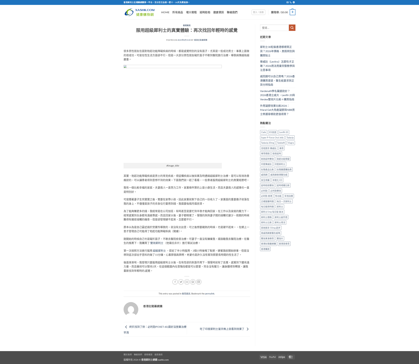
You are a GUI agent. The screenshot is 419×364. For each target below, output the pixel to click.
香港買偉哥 (284, 243)
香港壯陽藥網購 (200, 40)
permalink (209, 293)
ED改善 (272, 132)
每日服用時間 (267, 206)
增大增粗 (191, 12)
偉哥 (281, 148)
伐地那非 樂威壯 (268, 148)
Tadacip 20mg (267, 142)
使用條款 (148, 354)
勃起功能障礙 (283, 158)
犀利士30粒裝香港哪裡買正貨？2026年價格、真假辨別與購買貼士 (277, 51)
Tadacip (290, 137)
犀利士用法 (280, 222)
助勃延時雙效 (267, 158)
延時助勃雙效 (267, 185)
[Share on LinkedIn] (198, 282)
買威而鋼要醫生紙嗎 (270, 233)
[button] (258, 12)
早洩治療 (288, 196)
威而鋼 (264, 174)
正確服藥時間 (267, 201)
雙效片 (280, 238)
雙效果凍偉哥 (267, 238)
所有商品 (177, 12)
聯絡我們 (232, 12)
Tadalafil (281, 142)
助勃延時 (277, 153)
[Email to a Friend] (187, 282)
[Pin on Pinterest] (193, 282)
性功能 (278, 196)
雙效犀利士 (156, 242)
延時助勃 (205, 12)
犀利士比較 (266, 222)
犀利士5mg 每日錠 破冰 (272, 211)
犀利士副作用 (281, 217)
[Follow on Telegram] (294, 2)
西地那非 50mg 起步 (270, 227)
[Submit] (292, 28)
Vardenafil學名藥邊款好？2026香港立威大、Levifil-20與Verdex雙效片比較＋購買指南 (277, 95)
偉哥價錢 (265, 153)
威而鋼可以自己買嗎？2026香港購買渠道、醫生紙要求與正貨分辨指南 (277, 80)
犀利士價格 (266, 217)
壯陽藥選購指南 (284, 169)
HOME (165, 12)
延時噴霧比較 (283, 185)
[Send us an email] (288, 2)
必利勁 (264, 190)
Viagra (291, 142)
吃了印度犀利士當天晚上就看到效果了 (222, 328)
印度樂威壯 (266, 164)
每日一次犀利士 (284, 201)
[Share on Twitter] (181, 282)
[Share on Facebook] (175, 282)
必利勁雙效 (275, 190)
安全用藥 (265, 180)
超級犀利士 (159, 250)
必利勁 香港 (266, 196)
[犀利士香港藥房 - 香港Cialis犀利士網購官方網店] (140, 12)
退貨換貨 (159, 354)
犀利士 (280, 206)
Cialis (263, 132)
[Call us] (291, 2)
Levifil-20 (283, 132)
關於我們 (128, 354)
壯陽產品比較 (267, 169)
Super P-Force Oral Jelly (272, 137)
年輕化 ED (277, 180)
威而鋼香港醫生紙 (278, 174)
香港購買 (265, 249)
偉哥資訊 (187, 25)
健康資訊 (218, 12)
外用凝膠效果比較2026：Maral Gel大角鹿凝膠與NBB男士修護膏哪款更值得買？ (277, 110)
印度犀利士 (280, 164)
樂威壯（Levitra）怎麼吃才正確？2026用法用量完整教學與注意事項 (277, 65)
